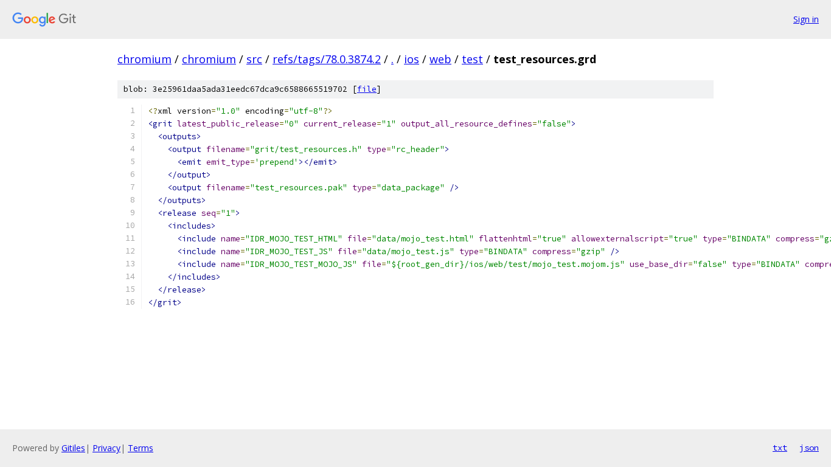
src (254, 59)
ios (411, 59)
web (440, 59)
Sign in (806, 19)
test (472, 59)
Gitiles (73, 448)
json (809, 447)
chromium (144, 59)
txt (780, 447)
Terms (140, 448)
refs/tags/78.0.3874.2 (327, 59)
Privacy (106, 448)
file (367, 89)
